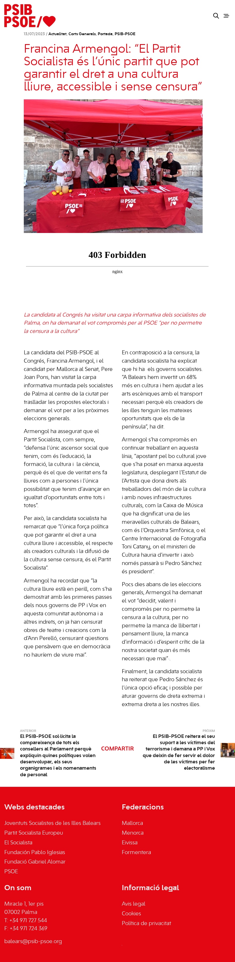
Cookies (131, 913)
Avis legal (133, 904)
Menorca (133, 833)
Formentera (136, 852)
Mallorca (132, 823)
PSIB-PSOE (125, 34)
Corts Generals (82, 34)
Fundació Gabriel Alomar (35, 862)
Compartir (117, 749)
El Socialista (18, 843)
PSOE (11, 871)
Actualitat (57, 34)
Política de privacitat (146, 923)
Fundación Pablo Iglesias (34, 852)
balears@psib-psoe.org (33, 941)
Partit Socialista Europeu (33, 833)
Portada (105, 34)
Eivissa (130, 843)
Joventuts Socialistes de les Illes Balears (52, 823)
